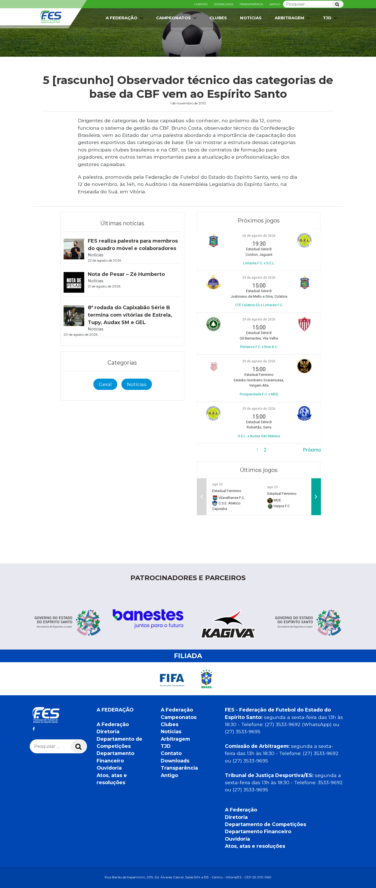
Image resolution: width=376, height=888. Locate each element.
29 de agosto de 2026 (259, 277)
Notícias (250, 17)
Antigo (274, 4)
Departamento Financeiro (258, 831)
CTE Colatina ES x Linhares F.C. (259, 305)
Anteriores (208, 450)
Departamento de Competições (265, 824)
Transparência (251, 4)
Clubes (218, 17)
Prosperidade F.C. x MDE (259, 394)
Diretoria (108, 731)
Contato (201, 4)
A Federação (113, 724)
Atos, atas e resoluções (255, 846)
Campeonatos (173, 17)
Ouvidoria (109, 768)
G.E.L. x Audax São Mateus (259, 436)
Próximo (312, 450)
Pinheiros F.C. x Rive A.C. (259, 347)
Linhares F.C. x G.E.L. (259, 263)
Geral (105, 384)
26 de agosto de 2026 (259, 236)
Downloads (223, 4)
